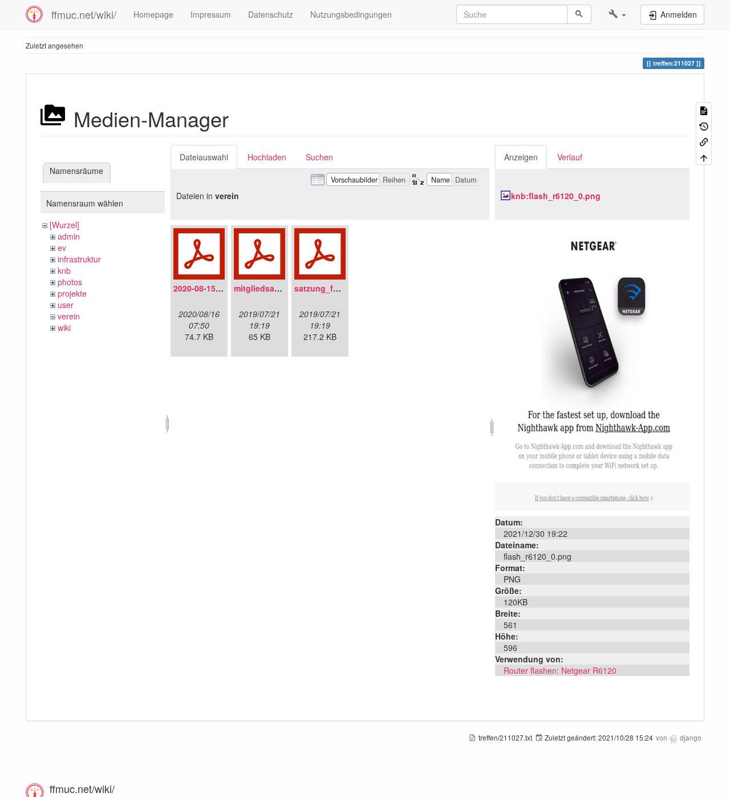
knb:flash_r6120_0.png (556, 195)
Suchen (319, 157)
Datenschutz (270, 14)
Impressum (210, 14)
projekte (72, 293)
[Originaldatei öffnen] (592, 367)
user (66, 304)
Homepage (153, 14)
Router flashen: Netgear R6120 (560, 670)
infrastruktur (79, 259)
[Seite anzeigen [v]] (703, 110)
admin (69, 236)
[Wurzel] (64, 224)
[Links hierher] (703, 141)
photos (70, 282)
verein (69, 316)
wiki (64, 327)
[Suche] (579, 14)
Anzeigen (521, 157)
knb (64, 270)
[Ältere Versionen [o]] (703, 125)
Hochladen (267, 157)
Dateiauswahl (204, 157)
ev (62, 247)
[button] (617, 14)
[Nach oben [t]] (703, 156)
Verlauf (569, 157)
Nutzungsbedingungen (351, 14)
